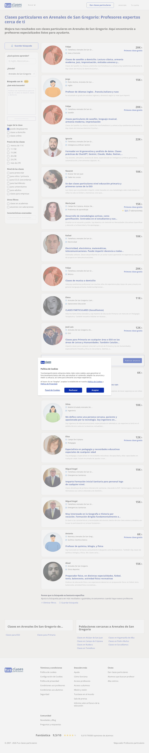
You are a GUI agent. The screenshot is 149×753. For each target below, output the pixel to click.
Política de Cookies (95, 382)
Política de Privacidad (49, 384)
